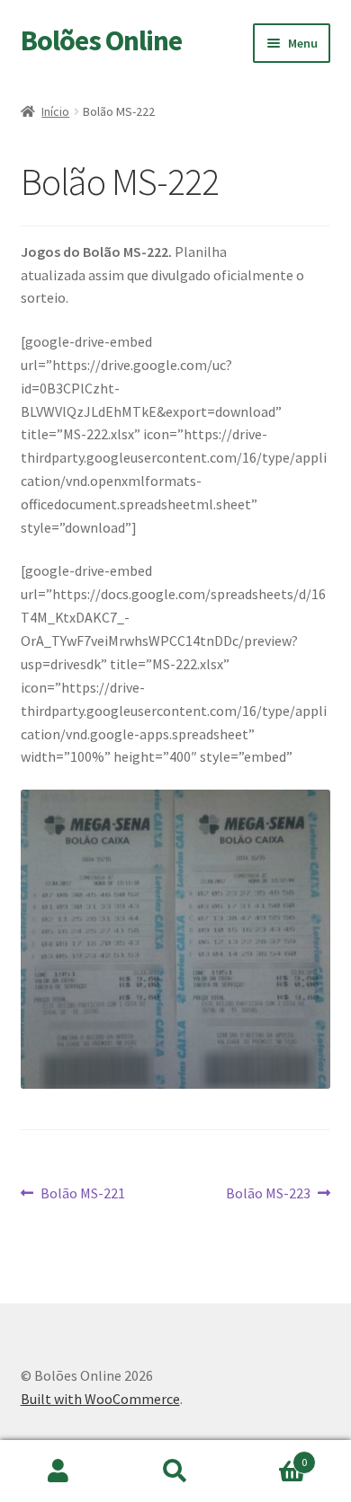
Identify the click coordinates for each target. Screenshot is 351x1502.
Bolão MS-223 (268, 1194)
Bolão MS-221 (82, 1194)
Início (55, 111)
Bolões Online (101, 40)
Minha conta (58, 1471)
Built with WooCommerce (100, 1399)
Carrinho (270, 1456)
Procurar (175, 1471)
